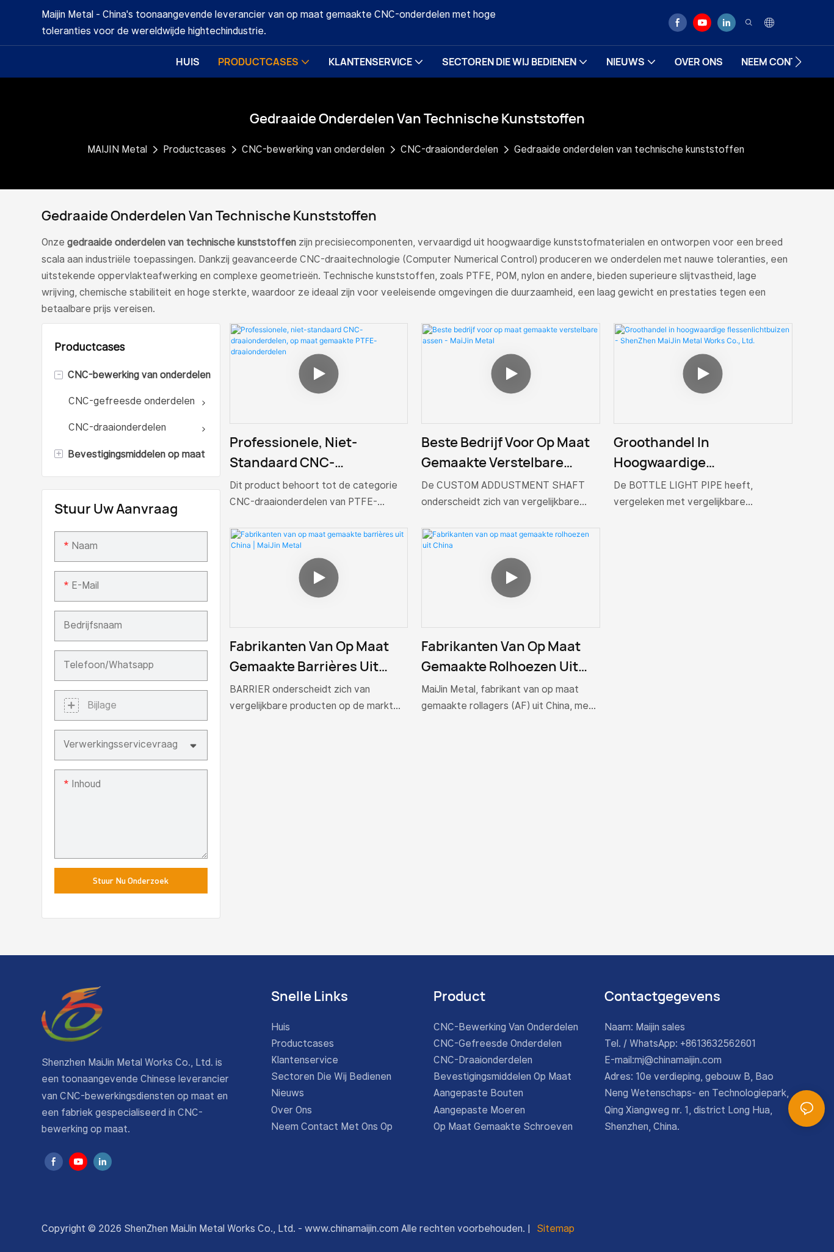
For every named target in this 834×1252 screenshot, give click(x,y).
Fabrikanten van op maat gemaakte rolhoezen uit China (501, 657)
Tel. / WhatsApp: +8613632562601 (680, 1043)
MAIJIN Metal (117, 149)
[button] (798, 61)
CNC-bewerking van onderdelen (313, 149)
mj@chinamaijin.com (678, 1060)
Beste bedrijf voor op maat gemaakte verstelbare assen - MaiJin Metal (505, 453)
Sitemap (554, 1228)
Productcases (194, 149)
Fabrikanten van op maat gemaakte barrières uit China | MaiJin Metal (309, 657)
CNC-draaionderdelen (449, 149)
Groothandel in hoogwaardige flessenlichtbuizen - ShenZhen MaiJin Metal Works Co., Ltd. (689, 453)
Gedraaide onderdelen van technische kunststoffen (629, 149)
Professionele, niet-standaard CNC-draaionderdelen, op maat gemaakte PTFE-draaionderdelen (313, 453)
